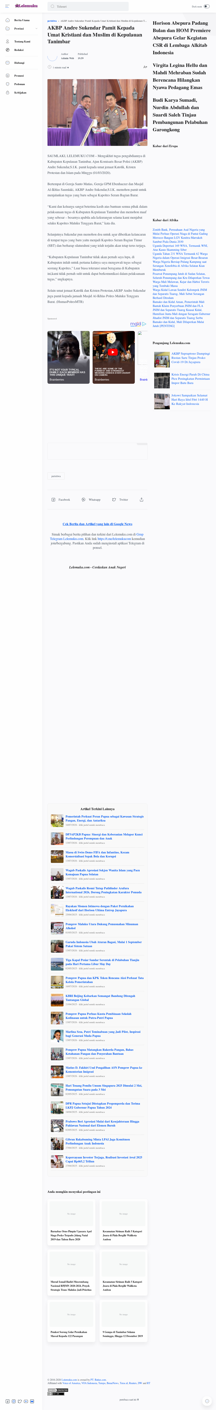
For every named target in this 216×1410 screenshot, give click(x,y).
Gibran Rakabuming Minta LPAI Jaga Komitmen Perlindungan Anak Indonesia (98, 1141)
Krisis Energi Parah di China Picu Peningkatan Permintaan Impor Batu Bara (190, 378)
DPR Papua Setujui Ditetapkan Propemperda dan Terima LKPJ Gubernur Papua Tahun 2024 (103, 1105)
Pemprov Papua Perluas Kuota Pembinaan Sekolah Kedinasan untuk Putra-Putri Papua (98, 1015)
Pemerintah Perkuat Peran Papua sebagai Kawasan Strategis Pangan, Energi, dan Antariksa (105, 818)
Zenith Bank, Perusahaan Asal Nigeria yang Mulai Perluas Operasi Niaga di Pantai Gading (180, 232)
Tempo (101, 1383)
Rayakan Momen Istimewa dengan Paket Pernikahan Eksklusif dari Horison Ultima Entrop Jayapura (100, 908)
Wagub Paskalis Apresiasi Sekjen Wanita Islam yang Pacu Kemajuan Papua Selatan (103, 872)
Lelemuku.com (69, 1379)
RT (148, 1383)
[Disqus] (97, 634)
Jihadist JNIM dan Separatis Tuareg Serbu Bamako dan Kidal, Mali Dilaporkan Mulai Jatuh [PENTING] (178, 322)
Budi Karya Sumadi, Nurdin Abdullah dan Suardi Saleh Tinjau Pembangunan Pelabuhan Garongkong (180, 114)
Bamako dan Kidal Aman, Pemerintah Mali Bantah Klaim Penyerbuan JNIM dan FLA (178, 304)
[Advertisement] (97, 413)
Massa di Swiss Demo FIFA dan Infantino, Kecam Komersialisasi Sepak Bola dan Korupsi (97, 854)
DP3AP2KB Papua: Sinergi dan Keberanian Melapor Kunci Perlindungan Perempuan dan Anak (104, 836)
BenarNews (113, 1383)
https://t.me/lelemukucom (114, 538)
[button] (52, 6)
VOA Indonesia (89, 1383)
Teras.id (124, 1383)
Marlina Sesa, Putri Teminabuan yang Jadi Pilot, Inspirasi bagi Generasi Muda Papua (103, 1033)
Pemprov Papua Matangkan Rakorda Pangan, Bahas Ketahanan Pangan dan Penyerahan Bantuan (99, 1051)
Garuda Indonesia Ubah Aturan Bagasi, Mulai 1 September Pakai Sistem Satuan (104, 944)
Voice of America (71, 1383)
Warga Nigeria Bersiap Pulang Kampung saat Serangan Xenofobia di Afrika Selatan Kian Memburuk (180, 266)
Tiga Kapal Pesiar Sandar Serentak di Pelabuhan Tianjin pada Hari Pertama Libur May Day (102, 962)
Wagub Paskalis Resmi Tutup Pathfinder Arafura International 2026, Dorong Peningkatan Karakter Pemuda (104, 890)
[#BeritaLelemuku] (26, 8)
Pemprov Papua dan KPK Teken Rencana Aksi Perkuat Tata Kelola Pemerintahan (105, 980)
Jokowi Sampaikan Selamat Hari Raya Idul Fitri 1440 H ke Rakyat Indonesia (189, 399)
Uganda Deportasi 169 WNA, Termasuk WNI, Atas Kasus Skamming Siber (180, 248)
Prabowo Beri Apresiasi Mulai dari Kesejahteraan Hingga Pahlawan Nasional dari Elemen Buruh (102, 1123)
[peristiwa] (56, 476)
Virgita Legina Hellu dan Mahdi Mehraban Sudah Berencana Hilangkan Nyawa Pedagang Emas (180, 76)
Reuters (133, 1383)
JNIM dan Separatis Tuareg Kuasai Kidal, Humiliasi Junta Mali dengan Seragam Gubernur (181, 312)
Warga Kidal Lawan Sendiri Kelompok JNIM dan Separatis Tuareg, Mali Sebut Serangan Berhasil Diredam (180, 294)
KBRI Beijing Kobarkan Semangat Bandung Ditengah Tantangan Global (100, 998)
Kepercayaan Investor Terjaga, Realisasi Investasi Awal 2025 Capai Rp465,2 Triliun (104, 1159)
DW (140, 1383)
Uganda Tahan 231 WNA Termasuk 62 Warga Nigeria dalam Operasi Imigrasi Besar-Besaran (180, 256)
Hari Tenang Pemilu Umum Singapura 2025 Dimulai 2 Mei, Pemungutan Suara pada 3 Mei (104, 1087)
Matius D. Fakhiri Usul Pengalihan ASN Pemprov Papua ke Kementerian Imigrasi (104, 1069)
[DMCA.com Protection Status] (129, 1390)
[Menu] (7, 6)
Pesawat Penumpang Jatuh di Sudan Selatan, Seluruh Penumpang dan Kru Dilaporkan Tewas (181, 276)
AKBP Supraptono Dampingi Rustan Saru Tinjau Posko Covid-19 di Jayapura (190, 357)
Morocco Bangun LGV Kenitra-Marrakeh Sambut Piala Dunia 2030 (177, 240)
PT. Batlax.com (98, 1379)
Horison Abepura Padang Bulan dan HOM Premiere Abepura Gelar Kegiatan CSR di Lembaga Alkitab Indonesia (182, 37)
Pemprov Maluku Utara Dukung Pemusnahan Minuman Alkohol (102, 926)
